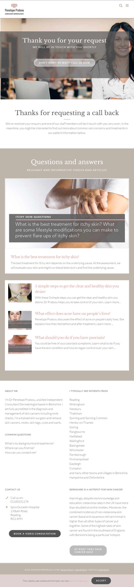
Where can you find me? (19, 448)
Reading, (15, 515)
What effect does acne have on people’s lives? (72, 313)
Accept (101, 580)
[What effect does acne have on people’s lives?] (20, 320)
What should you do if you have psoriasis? (70, 337)
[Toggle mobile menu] (127, 5)
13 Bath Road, (19, 511)
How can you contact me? (20, 452)
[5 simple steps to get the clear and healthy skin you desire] (20, 292)
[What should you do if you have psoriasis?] (20, 344)
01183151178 (19, 501)
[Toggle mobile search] (120, 5)
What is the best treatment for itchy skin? (45, 257)
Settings (83, 580)
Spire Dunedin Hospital (24, 507)
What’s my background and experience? (29, 443)
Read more (74, 580)
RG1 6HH (16, 518)
